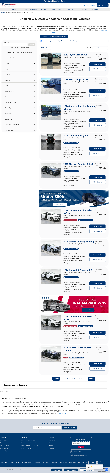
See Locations (102, 5)
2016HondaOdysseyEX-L (76, 79)
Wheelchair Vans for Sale (28, 440)
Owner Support (4, 448)
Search (31, 44)
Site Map (84, 462)
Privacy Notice (102, 471)
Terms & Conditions (51, 462)
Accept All (57, 470)
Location (6, 42)
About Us (2, 442)
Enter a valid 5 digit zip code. (19, 48)
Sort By (89, 48)
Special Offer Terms (61, 413)
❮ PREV (56, 378)
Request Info (97, 64)
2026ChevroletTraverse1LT (77, 270)
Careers (51, 448)
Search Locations (69, 427)
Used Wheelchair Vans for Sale (29, 445)
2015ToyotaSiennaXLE (75, 55)
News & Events (4, 445)
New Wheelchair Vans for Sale (29, 442)
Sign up (81, 447)
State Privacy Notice (74, 462)
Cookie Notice (63, 462)
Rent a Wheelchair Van (27, 448)
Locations (52, 440)
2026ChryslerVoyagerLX (76, 135)
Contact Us (91, 5)
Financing (52, 442)
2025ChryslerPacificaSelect (78, 164)
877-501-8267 (81, 5)
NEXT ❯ (91, 378)
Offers (51, 445)
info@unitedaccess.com (80, 455)
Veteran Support (5, 451)
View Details (97, 69)
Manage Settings (87, 470)
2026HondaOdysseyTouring (78, 241)
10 (84, 378)
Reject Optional (71, 470)
